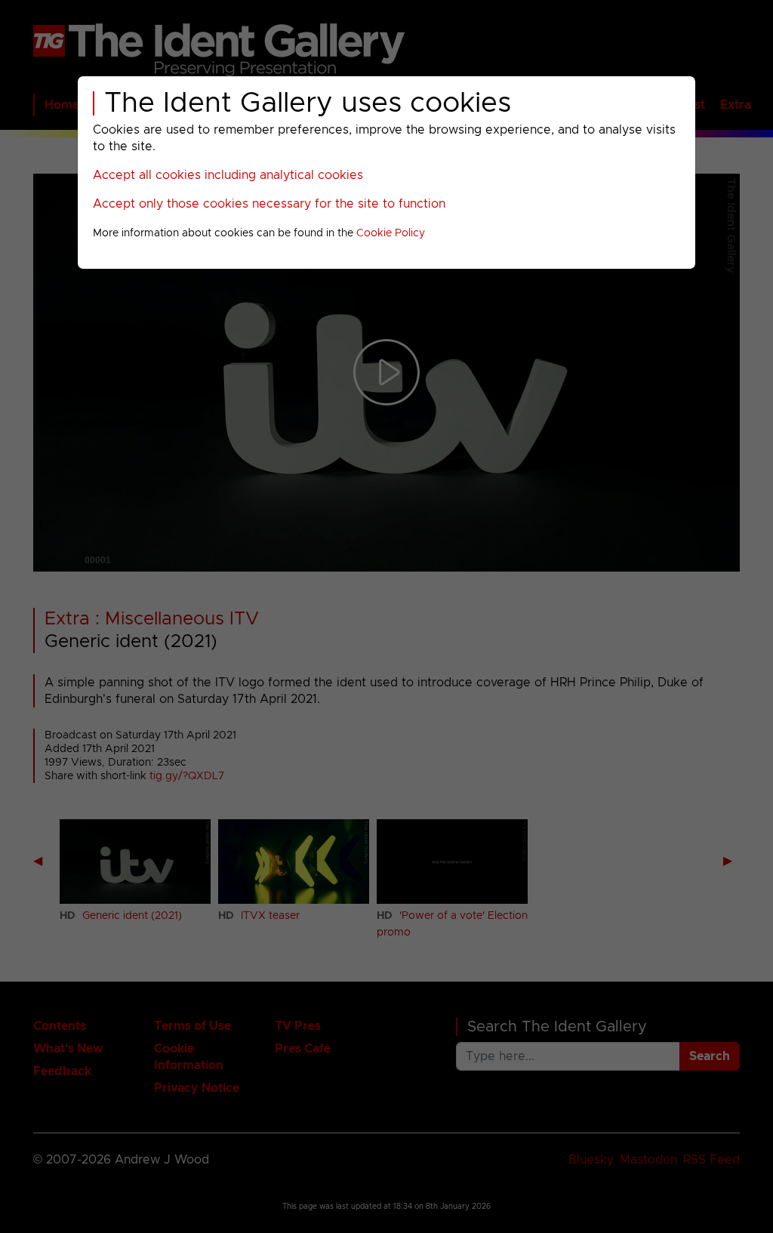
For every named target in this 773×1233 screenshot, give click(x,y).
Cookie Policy (390, 233)
